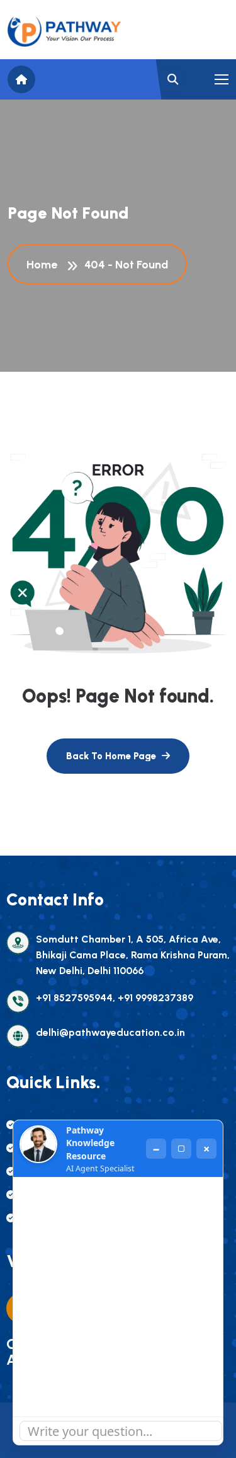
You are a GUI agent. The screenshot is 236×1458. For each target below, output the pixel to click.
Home (44, 264)
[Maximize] (181, 1149)
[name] (64, 31)
